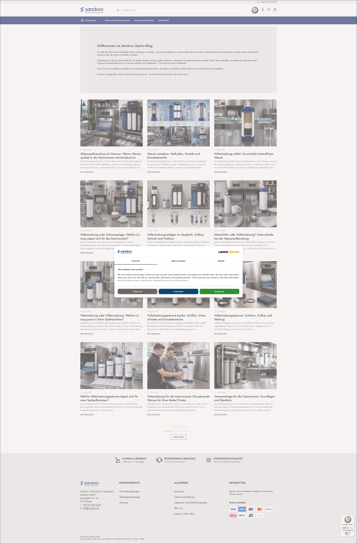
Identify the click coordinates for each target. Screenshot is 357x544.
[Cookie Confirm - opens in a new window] (228, 252)
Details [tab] (221, 261)
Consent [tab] (136, 261)
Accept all (219, 291)
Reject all (137, 291)
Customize (178, 291)
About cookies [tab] (178, 261)
